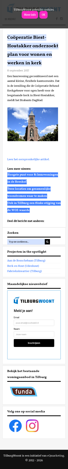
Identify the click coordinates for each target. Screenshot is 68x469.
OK (43, 14)
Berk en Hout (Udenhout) (23, 265)
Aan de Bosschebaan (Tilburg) (26, 260)
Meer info (30, 14)
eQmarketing (55, 455)
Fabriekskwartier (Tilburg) (24, 271)
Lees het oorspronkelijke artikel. (28, 159)
